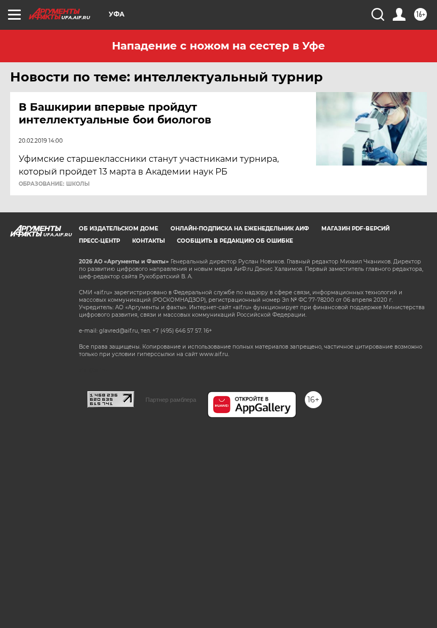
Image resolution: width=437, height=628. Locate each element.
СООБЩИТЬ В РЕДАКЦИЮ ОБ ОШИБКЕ (235, 240)
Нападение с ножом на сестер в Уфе (218, 45)
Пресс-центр (99, 240)
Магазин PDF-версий (355, 228)
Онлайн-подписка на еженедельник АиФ (240, 228)
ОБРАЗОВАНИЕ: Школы (54, 184)
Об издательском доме (118, 228)
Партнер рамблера (170, 399)
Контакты (148, 240)
